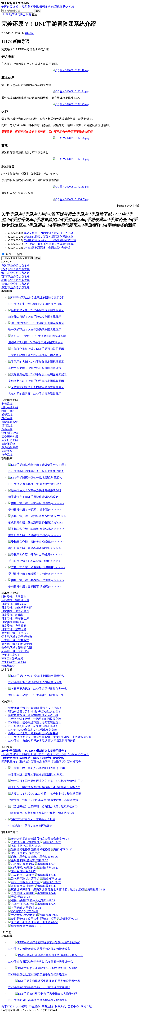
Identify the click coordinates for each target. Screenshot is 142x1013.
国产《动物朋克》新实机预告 (63, 761)
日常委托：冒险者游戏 (15, 611)
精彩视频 (56, 6)
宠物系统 (6, 403)
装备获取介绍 (9, 436)
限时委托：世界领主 (13, 596)
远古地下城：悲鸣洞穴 (15, 640)
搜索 (38, 10)
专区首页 (6, 6)
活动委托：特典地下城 (15, 600)
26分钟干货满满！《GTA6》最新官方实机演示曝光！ (34, 750)
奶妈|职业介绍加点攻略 (15, 269)
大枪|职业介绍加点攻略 (15, 283)
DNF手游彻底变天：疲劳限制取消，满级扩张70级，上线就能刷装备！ (51, 737)
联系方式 (60, 1006)
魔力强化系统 (9, 447)
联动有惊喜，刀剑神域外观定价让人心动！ (50, 233)
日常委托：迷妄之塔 (13, 629)
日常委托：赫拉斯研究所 (16, 607)
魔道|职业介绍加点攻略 (15, 287)
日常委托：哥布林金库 (15, 618)
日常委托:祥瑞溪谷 (12, 622)
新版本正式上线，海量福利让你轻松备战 (33, 733)
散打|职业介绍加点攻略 (15, 272)
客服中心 (73, 1006)
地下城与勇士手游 (20, 14)
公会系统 (6, 454)
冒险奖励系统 (9, 421)
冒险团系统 (8, 443)
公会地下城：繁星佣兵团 (16, 647)
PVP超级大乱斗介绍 (13, 662)
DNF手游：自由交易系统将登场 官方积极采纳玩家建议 (42, 740)
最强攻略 (45, 6)
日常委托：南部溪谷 (13, 603)
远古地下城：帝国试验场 (16, 636)
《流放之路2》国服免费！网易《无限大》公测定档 (32, 758)
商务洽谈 (47, 1006)
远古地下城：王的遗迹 (15, 633)
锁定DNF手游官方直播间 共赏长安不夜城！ (35, 707)
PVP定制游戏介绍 (12, 658)
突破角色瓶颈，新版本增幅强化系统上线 (48, 236)
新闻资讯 (33, 6)
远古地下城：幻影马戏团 (16, 643)
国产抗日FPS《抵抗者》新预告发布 (23, 761)
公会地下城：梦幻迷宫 (15, 651)
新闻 (19, 254)
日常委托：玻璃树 (12, 614)
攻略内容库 (20, 6)
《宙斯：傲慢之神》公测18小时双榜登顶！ (62, 754)
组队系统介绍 (9, 407)
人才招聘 (21, 1006)
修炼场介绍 (8, 665)
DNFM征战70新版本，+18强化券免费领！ (34, 729)
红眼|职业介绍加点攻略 (15, 280)
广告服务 (34, 1006)
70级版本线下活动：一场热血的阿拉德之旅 (50, 240)
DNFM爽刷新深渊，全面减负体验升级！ (48, 247)
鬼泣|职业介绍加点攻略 (15, 265)
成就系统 (6, 451)
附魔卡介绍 (8, 411)
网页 (8, 254)
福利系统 (6, 425)
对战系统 (6, 418)
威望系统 (6, 414)
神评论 (29, 33)
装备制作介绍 (9, 432)
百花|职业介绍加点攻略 (15, 276)
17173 (4, 14)
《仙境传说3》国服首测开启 (18, 754)
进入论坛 (68, 6)
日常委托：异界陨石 (13, 625)
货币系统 (6, 429)
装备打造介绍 (9, 440)
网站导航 (86, 1006)
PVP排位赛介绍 (10, 654)
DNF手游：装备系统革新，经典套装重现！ (50, 243)
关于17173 (7, 1006)
